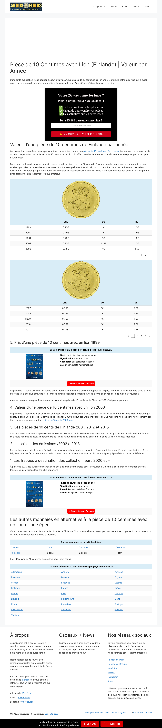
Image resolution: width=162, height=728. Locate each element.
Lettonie (119, 593)
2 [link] (145, 255)
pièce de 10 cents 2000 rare (58, 420)
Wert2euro (27, 693)
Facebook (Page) (116, 659)
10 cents (15, 553)
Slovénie (119, 609)
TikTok (111, 672)
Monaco (15, 604)
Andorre (65, 572)
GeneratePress (51, 714)
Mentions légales (118, 712)
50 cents (83, 547)
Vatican (15, 615)
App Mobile (112, 723)
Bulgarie (65, 577)
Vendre (135, 6)
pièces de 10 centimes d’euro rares (101, 151)
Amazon (112, 681)
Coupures (98, 6)
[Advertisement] (81, 42)
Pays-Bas (66, 604)
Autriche (119, 572)
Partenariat (138, 712)
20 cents (120, 547)
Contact (148, 712)
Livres (146, 6)
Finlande (15, 588)
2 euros (15, 547)
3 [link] (141, 335)
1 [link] (141, 255)
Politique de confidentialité (97, 712)
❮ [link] (137, 255)
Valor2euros (27, 702)
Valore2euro (24, 697)
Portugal (119, 604)
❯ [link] (150, 255)
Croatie (14, 582)
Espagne (65, 582)
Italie (63, 593)
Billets (124, 6)
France (64, 588)
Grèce (118, 588)
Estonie (118, 582)
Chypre (118, 577)
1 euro (50, 547)
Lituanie (15, 599)
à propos (26, 679)
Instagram (113, 677)
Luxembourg (67, 599)
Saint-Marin (17, 609)
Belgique (15, 577)
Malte (117, 599)
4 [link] (145, 335)
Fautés (114, 6)
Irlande (14, 593)
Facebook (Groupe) (118, 664)
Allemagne (16, 572)
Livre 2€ (90, 723)
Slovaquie (66, 609)
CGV (130, 712)
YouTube (112, 668)
